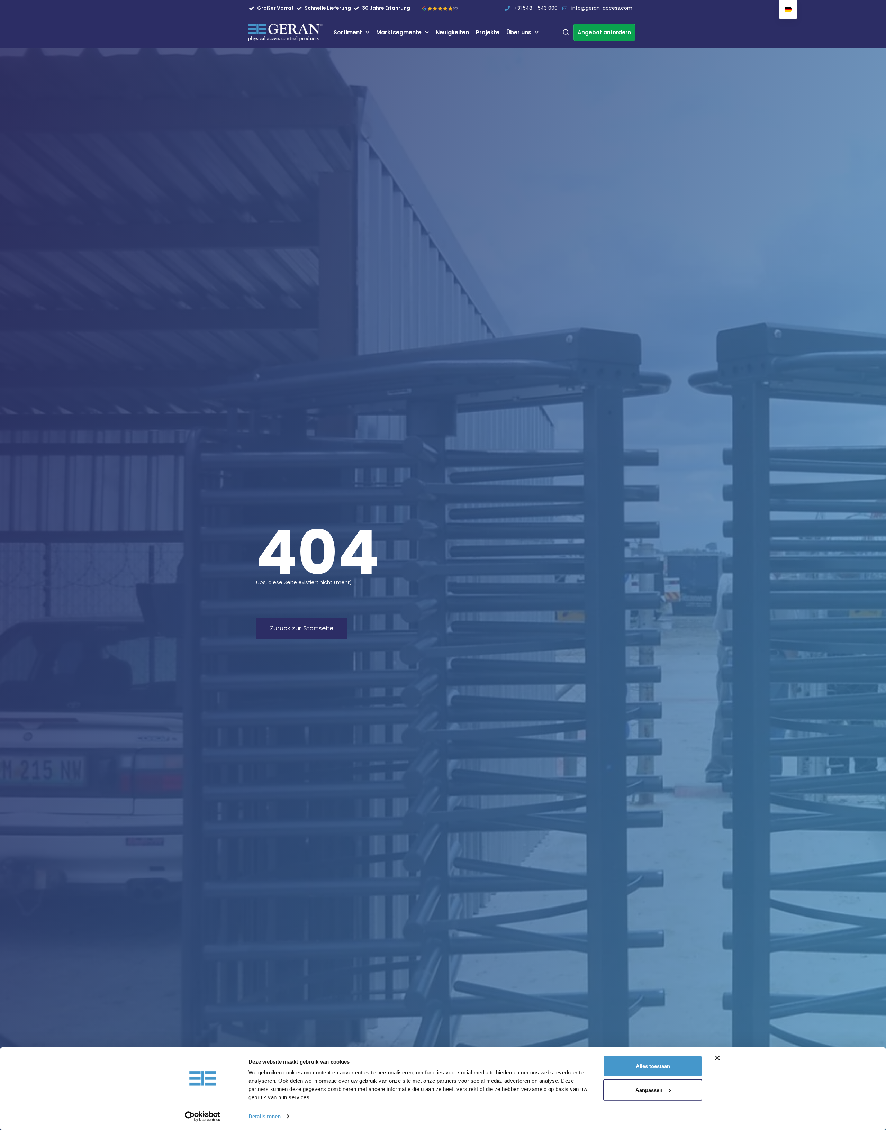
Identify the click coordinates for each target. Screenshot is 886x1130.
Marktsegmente (399, 32)
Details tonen (264, 1116)
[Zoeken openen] (565, 32)
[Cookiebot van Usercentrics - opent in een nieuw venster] (202, 1116)
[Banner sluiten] (717, 1058)
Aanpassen (648, 1090)
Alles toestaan (653, 1066)
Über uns (518, 32)
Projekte (487, 32)
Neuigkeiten (452, 32)
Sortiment (348, 32)
